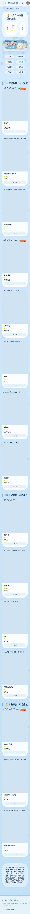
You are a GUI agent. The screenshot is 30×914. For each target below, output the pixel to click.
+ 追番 (15, 131)
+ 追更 (15, 436)
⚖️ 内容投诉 (7, 906)
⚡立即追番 (11, 47)
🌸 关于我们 (6, 904)
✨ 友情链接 (23, 904)
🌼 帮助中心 (14, 904)
